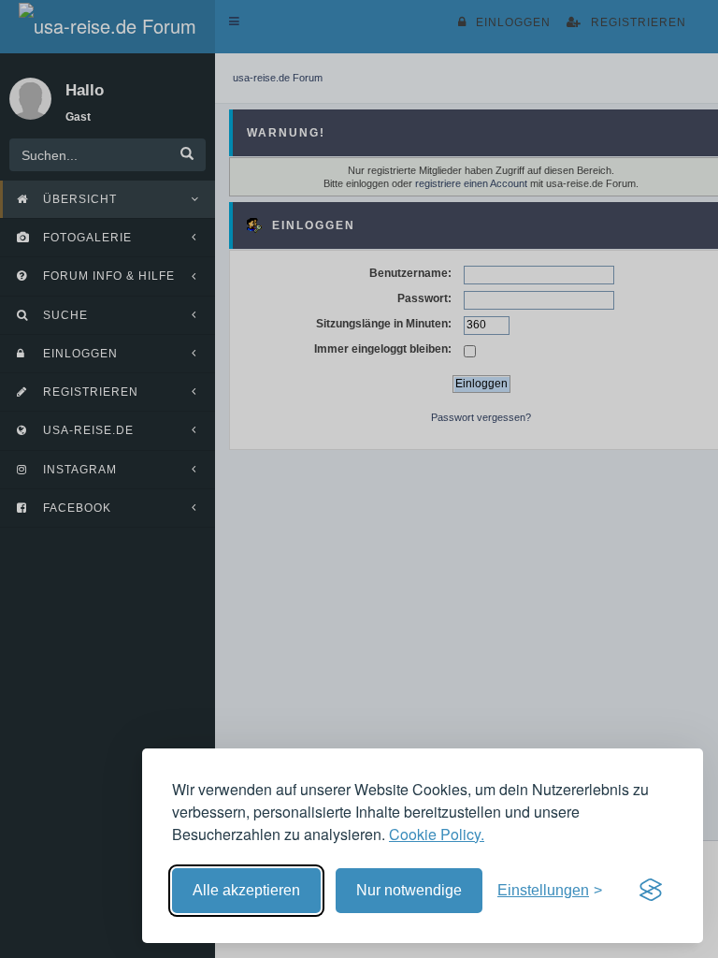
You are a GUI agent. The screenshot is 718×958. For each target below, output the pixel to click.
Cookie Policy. (436, 834)
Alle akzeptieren (246, 890)
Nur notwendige (409, 890)
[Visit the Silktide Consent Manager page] (650, 890)
